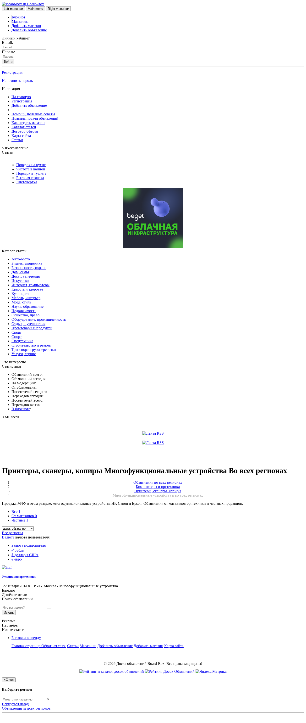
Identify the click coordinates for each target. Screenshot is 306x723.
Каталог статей (23, 127)
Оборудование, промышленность (38, 319)
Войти (8, 61)
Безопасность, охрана (28, 268)
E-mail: (7, 42)
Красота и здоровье (27, 289)
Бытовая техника (30, 178)
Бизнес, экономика (26, 263)
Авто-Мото (20, 259)
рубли (17, 550)
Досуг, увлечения (25, 276)
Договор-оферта (24, 131)
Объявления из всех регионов (26, 708)
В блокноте (20, 409)
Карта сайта (21, 136)
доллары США (24, 555)
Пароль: (8, 52)
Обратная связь (53, 646)
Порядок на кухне (31, 165)
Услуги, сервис (23, 354)
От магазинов (24, 516)
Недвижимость (23, 311)
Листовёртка (26, 182)
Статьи (17, 140)
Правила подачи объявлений (34, 118)
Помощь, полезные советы (33, 114)
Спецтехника (22, 341)
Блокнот (18, 17)
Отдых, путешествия (28, 324)
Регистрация (12, 72)
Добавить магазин (26, 26)
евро (16, 559)
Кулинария (20, 293)
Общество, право (25, 315)
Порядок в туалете (31, 173)
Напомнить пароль (17, 80)
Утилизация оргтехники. (19, 576)
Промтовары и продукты (31, 328)
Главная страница (26, 646)
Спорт (16, 337)
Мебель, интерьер (25, 298)
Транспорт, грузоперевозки (33, 349)
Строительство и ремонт (31, 345)
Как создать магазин (28, 123)
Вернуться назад (15, 704)
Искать (9, 612)
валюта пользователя (28, 545)
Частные (19, 520)
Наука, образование (27, 306)
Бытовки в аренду (26, 638)
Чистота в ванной (30, 169)
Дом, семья (20, 272)
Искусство (20, 281)
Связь (16, 332)
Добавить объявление (29, 30)
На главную (21, 97)
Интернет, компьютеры (30, 285)
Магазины (20, 21)
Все (15, 512)
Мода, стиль (21, 302)
